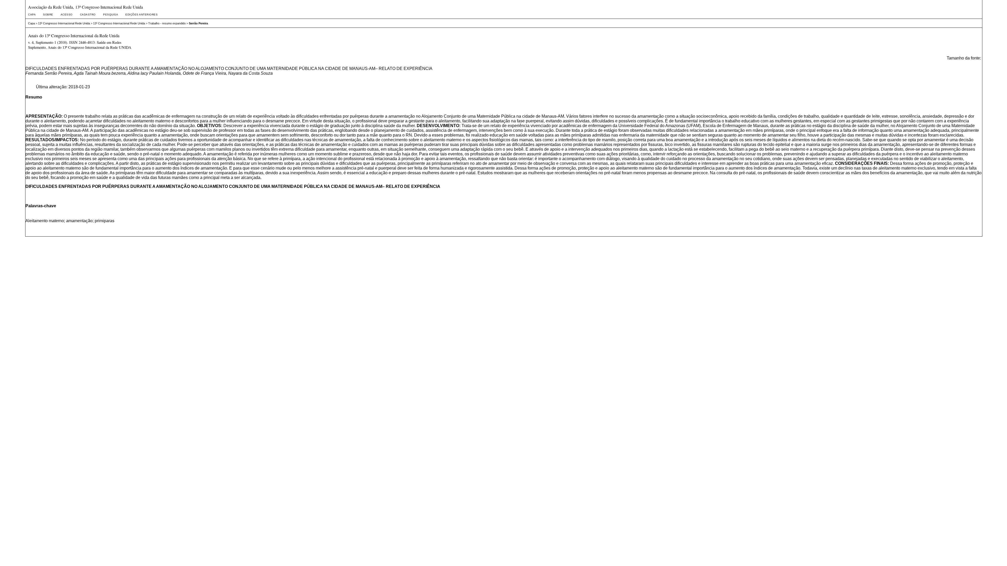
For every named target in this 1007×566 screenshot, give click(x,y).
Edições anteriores (141, 14)
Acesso (67, 14)
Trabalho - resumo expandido (167, 23)
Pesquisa (110, 14)
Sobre (48, 14)
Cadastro (88, 14)
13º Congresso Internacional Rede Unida (64, 23)
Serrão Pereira (198, 23)
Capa (32, 14)
